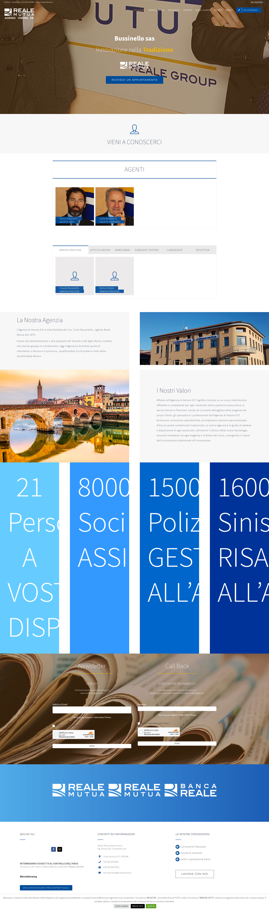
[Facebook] (53, 849)
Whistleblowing (28, 876)
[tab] (134, 169)
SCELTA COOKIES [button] (121, 906)
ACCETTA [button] (151, 906)
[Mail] (59, 849)
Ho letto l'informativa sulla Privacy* (69, 726)
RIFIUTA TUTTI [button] (137, 906)
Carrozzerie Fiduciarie (193, 846)
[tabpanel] (134, 206)
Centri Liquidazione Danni (196, 859)
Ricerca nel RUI (76, 866)
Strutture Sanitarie (191, 852)
